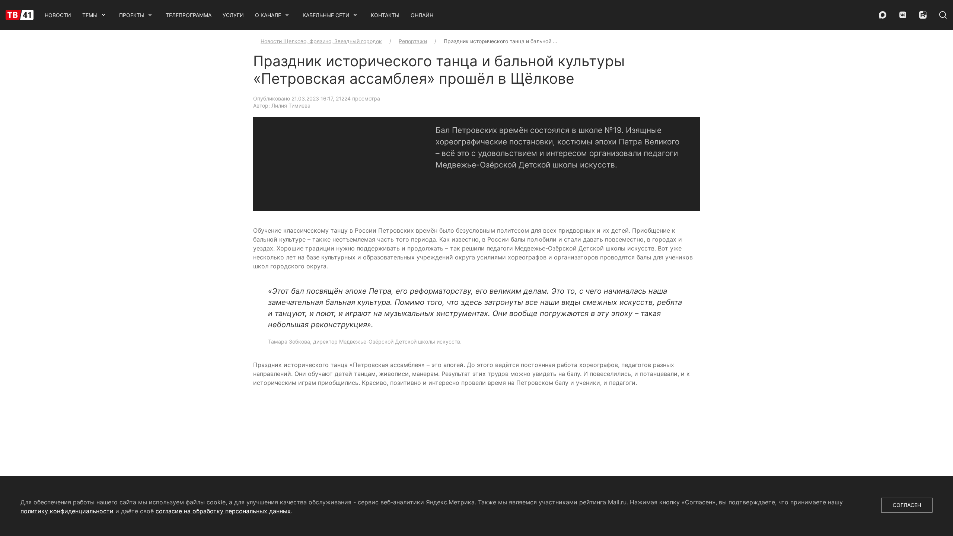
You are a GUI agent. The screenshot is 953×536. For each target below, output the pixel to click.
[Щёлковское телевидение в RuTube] (922, 15)
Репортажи (413, 41)
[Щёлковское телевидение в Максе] (882, 15)
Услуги (233, 15)
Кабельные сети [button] (326, 15)
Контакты (385, 15)
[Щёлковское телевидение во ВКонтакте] (902, 15)
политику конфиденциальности (67, 511)
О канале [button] (268, 15)
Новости (58, 15)
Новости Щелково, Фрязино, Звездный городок (321, 41)
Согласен (907, 505)
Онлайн (422, 15)
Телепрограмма (188, 15)
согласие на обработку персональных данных (223, 511)
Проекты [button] (131, 15)
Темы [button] (90, 15)
